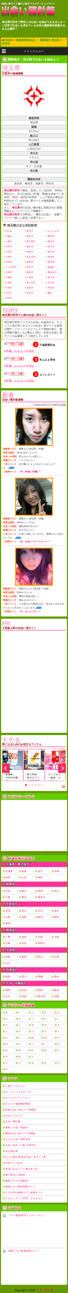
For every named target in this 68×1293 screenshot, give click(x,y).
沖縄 (56, 996)
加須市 (30, 287)
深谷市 (51, 246)
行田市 (8, 287)
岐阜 (40, 917)
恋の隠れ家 (11, 1151)
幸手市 (51, 282)
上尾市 (8, 241)
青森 (24, 871)
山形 (24, 877)
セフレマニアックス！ (17, 1098)
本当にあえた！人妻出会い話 (21, 1168)
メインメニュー (34, 51)
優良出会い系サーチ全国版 (20, 1133)
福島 (40, 877)
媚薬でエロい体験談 (16, 1180)
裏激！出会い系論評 (16, 1127)
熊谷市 (51, 241)
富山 (24, 910)
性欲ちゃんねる (14, 1163)
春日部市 (31, 241)
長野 (24, 917)
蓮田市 (30, 272)
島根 (24, 956)
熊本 (56, 990)
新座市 (51, 257)
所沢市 (30, 231)
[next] (62, 768)
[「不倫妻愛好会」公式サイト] (14, 343)
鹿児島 (42, 996)
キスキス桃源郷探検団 (17, 1103)
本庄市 (8, 293)
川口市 (8, 231)
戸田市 (8, 246)
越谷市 (30, 236)
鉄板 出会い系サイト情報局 (20, 1109)
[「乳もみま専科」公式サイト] (14, 358)
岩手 (40, 871)
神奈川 (42, 897)
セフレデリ (31, 611)
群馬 (40, 891)
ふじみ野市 (11, 267)
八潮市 (30, 277)
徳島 (7, 976)
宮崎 (24, 996)
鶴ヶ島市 (31, 282)
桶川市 (30, 246)
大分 (7, 996)
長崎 (40, 990)
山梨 (7, 917)
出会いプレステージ (36, 541)
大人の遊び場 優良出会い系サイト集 (25, 1157)
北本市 (8, 251)
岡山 (40, 956)
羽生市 (51, 287)
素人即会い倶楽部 (15, 1174)
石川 (40, 910)
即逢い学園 (31, 471)
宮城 (56, 871)
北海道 (9, 871)
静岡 (56, 917)
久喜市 (8, 282)
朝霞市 (30, 262)
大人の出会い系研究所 (17, 1139)
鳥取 (7, 956)
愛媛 (40, 976)
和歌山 (42, 943)
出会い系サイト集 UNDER (20, 1145)
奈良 (24, 943)
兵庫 (7, 943)
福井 (56, 910)
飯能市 (51, 267)
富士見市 (31, 257)
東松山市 (52, 272)
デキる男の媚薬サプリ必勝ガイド (24, 1192)
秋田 (7, 877)
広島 (56, 956)
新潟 (7, 910)
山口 (7, 963)
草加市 (51, 236)
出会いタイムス (14, 1115)
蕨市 (50, 293)
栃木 (24, 891)
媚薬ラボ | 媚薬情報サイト (20, 1186)
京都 (40, 937)
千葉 (7, 897)
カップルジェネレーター (19, 1092)
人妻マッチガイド (15, 1086)
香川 (24, 976)
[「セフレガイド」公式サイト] (14, 373)
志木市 (8, 262)
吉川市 (51, 277)
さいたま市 (53, 231)
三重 (7, 937)
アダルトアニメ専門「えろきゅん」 (25, 1198)
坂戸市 (30, 267)
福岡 (7, 990)
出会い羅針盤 (12, 1121)
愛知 (7, 923)
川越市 (8, 236)
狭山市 (51, 251)
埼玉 (56, 891)
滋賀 (24, 937)
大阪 (56, 937)
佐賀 (24, 990)
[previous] (6, 768)
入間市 (8, 257)
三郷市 (8, 277)
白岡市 (8, 298)
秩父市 (30, 293)
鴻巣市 (30, 251)
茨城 (7, 891)
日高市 (8, 272)
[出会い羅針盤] (28, 10)
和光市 (51, 262)
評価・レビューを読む (20, 350)
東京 (24, 897)
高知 (56, 976)
